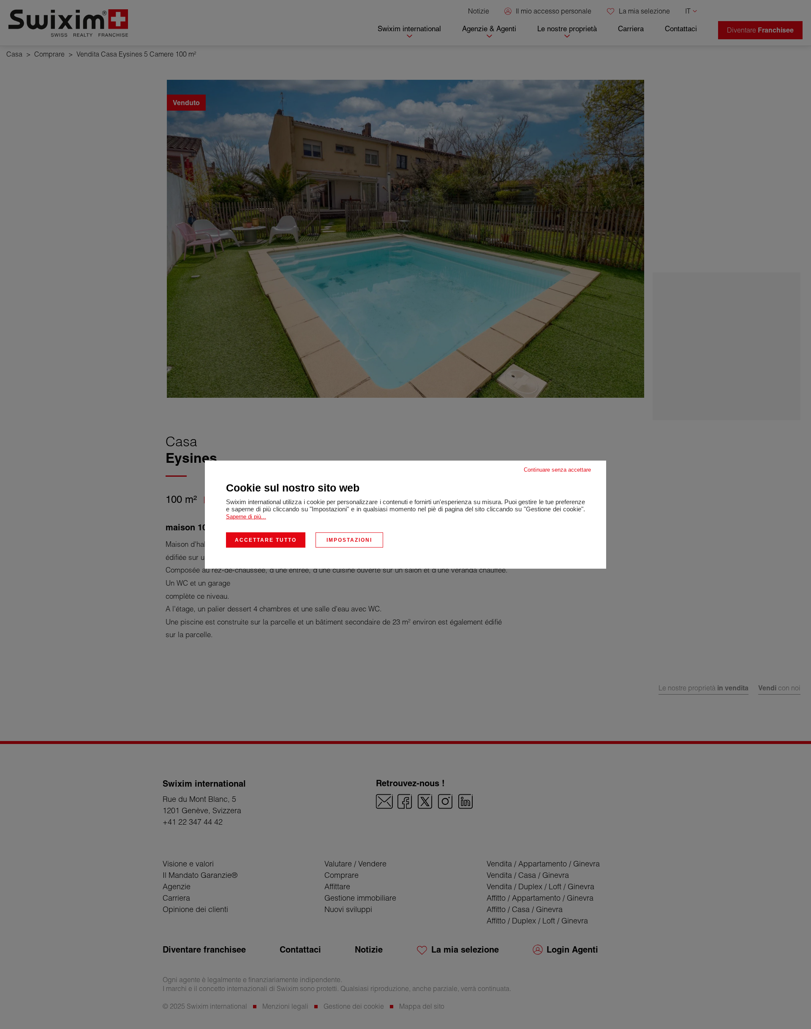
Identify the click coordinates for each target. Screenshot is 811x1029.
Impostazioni (349, 540)
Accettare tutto (266, 540)
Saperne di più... (246, 516)
